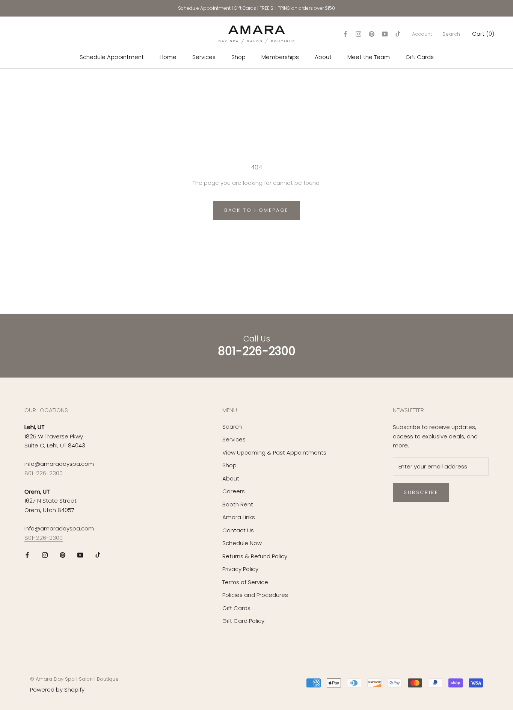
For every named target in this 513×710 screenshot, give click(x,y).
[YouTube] (385, 34)
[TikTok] (398, 34)
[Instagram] (358, 34)
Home (168, 57)
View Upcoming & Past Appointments (274, 452)
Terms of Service (245, 582)
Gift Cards (245, 8)
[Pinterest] (371, 34)
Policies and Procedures (255, 595)
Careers (233, 491)
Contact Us (238, 530)
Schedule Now (242, 543)
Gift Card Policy (243, 621)
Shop (238, 57)
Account (422, 34)
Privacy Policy (240, 569)
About (323, 57)
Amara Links (238, 517)
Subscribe (421, 492)
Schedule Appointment (204, 8)
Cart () (483, 34)
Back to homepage (256, 210)
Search (451, 34)
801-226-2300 (43, 473)
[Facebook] (345, 34)
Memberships (280, 57)
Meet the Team (368, 57)
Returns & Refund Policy (254, 556)
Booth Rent (237, 504)
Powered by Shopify (57, 689)
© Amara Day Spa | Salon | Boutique (74, 679)
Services (204, 57)
